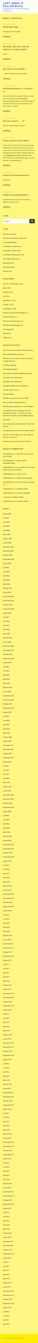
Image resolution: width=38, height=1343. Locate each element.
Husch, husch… (22, 474)
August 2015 (7, 1059)
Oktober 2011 (7, 1250)
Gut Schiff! (6, 420)
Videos (5, 337)
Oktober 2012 (7, 1200)
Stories (5, 333)
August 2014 (7, 1109)
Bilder (5, 288)
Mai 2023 (6, 675)
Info (4, 296)
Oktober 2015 (7, 1051)
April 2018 (6, 927)
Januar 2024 (7, 642)
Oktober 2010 (7, 1299)
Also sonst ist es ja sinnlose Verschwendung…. (18, 350)
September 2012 (8, 1204)
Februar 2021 (7, 786)
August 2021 (7, 762)
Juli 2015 (6, 1064)
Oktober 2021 (7, 753)
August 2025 (7, 563)
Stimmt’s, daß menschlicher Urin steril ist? (17, 441)
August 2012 (7, 1208)
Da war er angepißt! (23, 493)
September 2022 (8, 708)
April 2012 (6, 1225)
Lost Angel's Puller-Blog (13, 4)
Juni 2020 (6, 820)
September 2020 (8, 807)
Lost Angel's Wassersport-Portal (13, 255)
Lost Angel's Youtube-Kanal (12, 246)
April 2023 (6, 679)
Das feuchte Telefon (9, 234)
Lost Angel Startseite (10, 242)
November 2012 (8, 1196)
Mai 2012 (6, 1221)
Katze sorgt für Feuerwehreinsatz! (14, 402)
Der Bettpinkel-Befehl (10, 369)
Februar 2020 (7, 836)
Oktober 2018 (7, 902)
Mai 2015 (6, 1072)
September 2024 (8, 609)
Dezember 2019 (8, 844)
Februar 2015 (7, 1084)
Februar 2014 (7, 1134)
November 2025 (8, 551)
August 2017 (7, 960)
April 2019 (6, 877)
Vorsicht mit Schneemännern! (16, 175)
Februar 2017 (7, 985)
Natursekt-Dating (8, 267)
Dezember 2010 (8, 1291)
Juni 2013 (6, 1167)
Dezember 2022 (8, 696)
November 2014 (8, 1097)
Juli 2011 (6, 1262)
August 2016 (7, 1010)
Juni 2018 (6, 919)
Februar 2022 (7, 737)
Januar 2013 (7, 1188)
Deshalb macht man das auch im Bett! (15, 398)
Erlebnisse (6, 292)
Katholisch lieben (22, 489)
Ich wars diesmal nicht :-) (11, 390)
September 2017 (8, 956)
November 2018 (8, 898)
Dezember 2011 (8, 1241)
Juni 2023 (6, 671)
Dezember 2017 (8, 944)
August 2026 (7, 514)
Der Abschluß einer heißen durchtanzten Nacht (18, 430)
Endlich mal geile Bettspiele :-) (16, 194)
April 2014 (6, 1126)
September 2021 (8, 758)
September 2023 (8, 658)
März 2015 (6, 1080)
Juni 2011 (6, 1266)
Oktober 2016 (7, 1002)
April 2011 (6, 1274)
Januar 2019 (7, 890)
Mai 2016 (6, 1022)
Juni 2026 (6, 522)
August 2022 (7, 712)
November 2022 (8, 700)
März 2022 (6, 733)
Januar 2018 (7, 939)
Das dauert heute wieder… (15, 68)
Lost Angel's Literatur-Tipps (12, 250)
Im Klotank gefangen (10, 365)
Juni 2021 (6, 770)
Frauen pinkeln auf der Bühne (16, 140)
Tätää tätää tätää (10, 26)
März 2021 (6, 782)
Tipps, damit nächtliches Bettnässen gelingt (17, 373)
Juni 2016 (6, 1018)
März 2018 (6, 931)
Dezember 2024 (8, 596)
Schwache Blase (8, 394)
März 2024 (6, 634)
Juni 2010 (6, 1316)
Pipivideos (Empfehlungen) (12, 325)
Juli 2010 (6, 1312)
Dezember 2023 (8, 646)
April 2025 (6, 580)
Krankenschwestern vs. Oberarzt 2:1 (17, 90)
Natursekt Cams (8, 263)
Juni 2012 (6, 1217)
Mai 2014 (6, 1121)
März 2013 (6, 1179)
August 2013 (7, 1159)
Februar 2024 (7, 638)
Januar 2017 (7, 989)
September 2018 (8, 906)
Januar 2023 (7, 691)
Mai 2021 (6, 774)
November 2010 (8, 1295)
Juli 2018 (6, 915)
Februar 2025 (7, 588)
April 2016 (6, 1026)
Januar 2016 (7, 1039)
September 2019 (8, 857)
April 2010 (6, 1324)
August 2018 (7, 911)
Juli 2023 (6, 667)
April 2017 (6, 977)
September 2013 (8, 1154)
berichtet (10, 155)
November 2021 (8, 749)
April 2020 (6, 828)
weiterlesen (7, 36)
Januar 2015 (7, 1088)
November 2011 (8, 1245)
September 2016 (8, 1006)
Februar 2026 (7, 538)
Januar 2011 (7, 1287)
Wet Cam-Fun (7, 271)
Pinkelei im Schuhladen (24, 478)
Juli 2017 (6, 964)
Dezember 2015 (8, 1043)
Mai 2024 (6, 625)
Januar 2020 (7, 840)
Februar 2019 (7, 886)
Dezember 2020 (8, 795)
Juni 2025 (6, 572)
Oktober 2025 (7, 555)
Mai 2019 (6, 873)
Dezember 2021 (8, 745)
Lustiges (6, 304)
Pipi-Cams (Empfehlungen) (12, 321)
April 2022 (6, 729)
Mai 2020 (6, 824)
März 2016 (6, 1030)
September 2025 (8, 559)
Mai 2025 (6, 576)
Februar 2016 (7, 1035)
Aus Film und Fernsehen (11, 284)
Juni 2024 (6, 621)
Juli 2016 (6, 1014)
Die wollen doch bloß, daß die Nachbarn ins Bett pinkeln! (16, 48)
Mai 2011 (6, 1270)
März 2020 (6, 832)
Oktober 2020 (7, 803)
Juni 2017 (6, 968)
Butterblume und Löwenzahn (12, 381)
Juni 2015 (6, 1068)
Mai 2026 (6, 526)
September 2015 (8, 1055)
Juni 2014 (6, 1117)
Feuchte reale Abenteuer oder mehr (14, 238)
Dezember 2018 (8, 894)
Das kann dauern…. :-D (13, 120)
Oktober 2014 (7, 1101)
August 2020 (7, 811)
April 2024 (6, 629)
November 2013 (8, 1146)
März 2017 (6, 981)
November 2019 (8, 849)
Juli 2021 (6, 766)
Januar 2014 (7, 1138)
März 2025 (6, 584)
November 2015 (8, 1047)
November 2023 (8, 650)
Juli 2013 (6, 1163)
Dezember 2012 (8, 1192)
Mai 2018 (6, 923)
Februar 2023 (7, 687)
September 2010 (8, 1303)
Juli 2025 (6, 567)
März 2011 (6, 1278)
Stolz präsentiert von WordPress (13, 1338)
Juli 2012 (6, 1212)
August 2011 (7, 1258)
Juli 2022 (6, 716)
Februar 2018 (7, 935)
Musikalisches (8, 309)
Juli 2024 (6, 617)
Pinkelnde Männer (9, 317)
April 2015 (6, 1076)
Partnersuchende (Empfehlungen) (14, 313)
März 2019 (6, 882)
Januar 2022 (7, 741)
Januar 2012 (7, 1237)
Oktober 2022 (7, 704)
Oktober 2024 (7, 605)
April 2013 (6, 1175)
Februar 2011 (7, 1283)
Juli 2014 (6, 1113)
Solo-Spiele (7, 329)
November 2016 (8, 997)
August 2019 (7, 861)
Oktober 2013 (7, 1150)
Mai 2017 (6, 973)
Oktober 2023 (7, 654)
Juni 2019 (6, 869)
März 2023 (6, 683)
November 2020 (8, 799)
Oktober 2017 (7, 952)
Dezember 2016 (8, 993)
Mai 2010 (6, 1320)
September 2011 (8, 1254)
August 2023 (7, 662)
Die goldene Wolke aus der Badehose (15, 386)
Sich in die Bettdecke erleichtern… (14, 354)
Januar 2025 (7, 592)
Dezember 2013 (8, 1142)
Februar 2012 (7, 1233)
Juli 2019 (6, 865)
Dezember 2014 (8, 1092)
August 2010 (7, 1307)
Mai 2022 (6, 725)
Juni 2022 (6, 720)
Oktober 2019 (7, 853)
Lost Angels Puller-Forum (11, 259)
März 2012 (6, 1229)
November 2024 (8, 600)
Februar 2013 (7, 1183)
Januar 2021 (7, 791)
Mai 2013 (6, 1171)
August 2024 (7, 613)
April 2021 (6, 778)
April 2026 (6, 530)
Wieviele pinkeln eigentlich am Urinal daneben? (18, 406)
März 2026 (6, 534)
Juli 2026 (6, 518)
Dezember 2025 (8, 547)
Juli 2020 (6, 815)
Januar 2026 (7, 543)
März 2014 (6, 1130)
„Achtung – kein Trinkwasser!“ (13, 377)
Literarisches (7, 300)
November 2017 (8, 948)
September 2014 (8, 1105)
